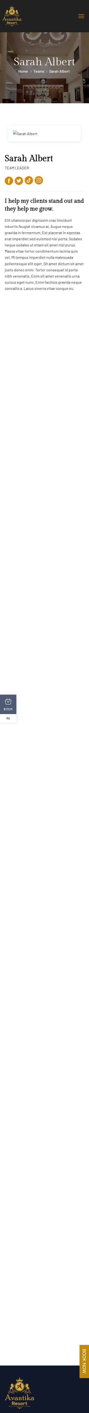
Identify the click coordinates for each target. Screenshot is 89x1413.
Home (23, 71)
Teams (38, 71)
